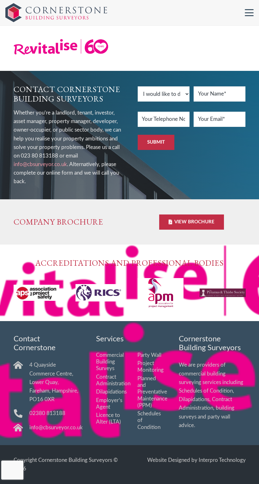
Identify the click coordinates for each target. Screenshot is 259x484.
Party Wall (149, 355)
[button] (249, 12)
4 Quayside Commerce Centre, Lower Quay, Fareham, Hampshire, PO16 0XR (53, 382)
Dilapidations (111, 391)
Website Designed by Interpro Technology (196, 460)
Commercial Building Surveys (110, 361)
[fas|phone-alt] (21, 413)
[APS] (37, 293)
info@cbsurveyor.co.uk (40, 164)
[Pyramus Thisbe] (223, 293)
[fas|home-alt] (21, 365)
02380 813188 (47, 413)
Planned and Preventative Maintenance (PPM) (152, 392)
